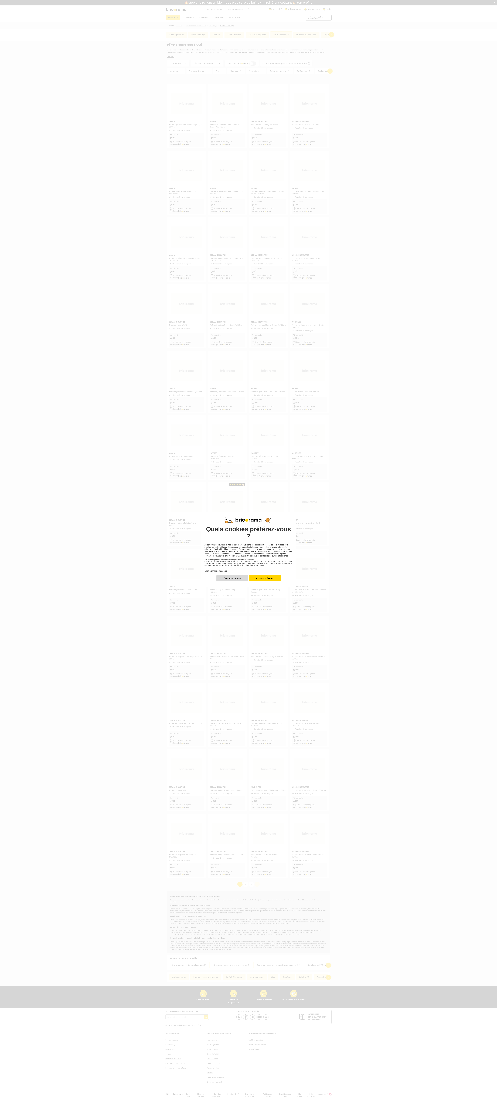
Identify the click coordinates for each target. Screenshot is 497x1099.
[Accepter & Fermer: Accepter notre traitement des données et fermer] (265, 578)
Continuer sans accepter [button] (216, 569)
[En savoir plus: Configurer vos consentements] (232, 578)
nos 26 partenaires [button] (236, 545)
